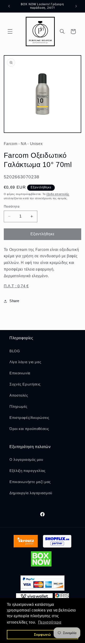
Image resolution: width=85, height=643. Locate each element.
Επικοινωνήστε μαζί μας (30, 482)
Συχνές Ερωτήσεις (25, 384)
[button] (9, 31)
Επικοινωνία (19, 373)
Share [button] (14, 301)
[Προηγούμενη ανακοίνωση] (9, 6)
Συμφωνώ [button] (42, 634)
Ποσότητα (11, 206)
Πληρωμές (18, 406)
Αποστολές (18, 395)
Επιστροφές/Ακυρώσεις (29, 418)
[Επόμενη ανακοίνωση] (76, 6)
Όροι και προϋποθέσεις (29, 429)
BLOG (14, 351)
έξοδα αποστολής (58, 194)
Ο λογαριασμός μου (26, 460)
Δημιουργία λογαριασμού (30, 493)
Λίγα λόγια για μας (25, 362)
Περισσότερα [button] (49, 622)
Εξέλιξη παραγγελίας (27, 471)
